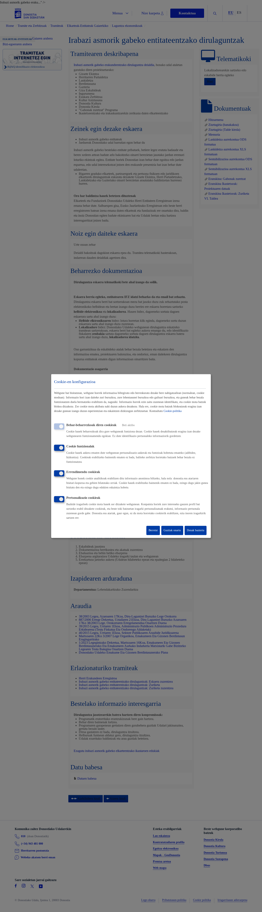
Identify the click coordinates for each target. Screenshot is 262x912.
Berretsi (153, 530)
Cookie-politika (173, 411)
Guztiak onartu (172, 530)
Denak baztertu (195, 530)
